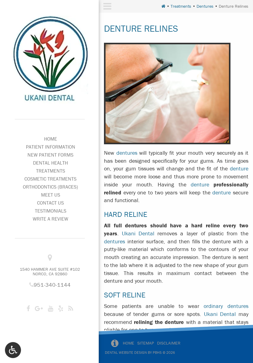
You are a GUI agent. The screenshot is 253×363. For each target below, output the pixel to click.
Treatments (50, 171)
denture (239, 168)
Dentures (205, 6)
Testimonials (50, 211)
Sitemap (145, 343)
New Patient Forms (50, 155)
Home (50, 139)
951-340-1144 (50, 284)
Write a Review (50, 219)
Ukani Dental (138, 233)
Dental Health (50, 163)
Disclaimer (168, 343)
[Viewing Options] (13, 350)
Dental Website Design (126, 352)
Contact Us (50, 203)
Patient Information (50, 147)
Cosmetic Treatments (50, 179)
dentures (126, 152)
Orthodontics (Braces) (50, 187)
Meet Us (50, 195)
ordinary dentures (226, 305)
